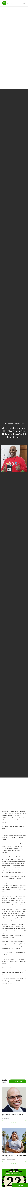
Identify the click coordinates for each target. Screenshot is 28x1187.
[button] (24, 4)
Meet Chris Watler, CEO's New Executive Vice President (13, 1115)
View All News (18, 1081)
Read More (14, 1122)
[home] (7, 3)
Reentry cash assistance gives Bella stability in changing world (14, 1156)
